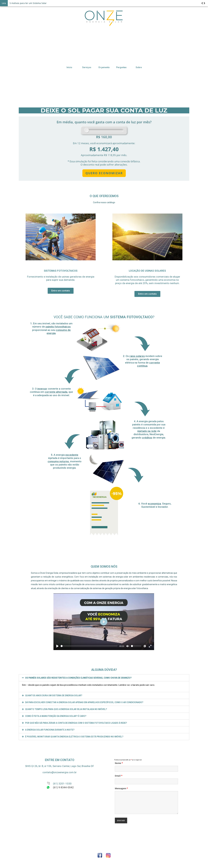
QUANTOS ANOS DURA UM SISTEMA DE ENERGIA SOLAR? (53, 695)
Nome (119, 763)
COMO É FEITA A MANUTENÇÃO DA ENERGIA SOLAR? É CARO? (55, 716)
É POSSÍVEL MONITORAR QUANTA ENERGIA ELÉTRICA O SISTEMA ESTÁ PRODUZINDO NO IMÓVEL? (74, 736)
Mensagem (121, 788)
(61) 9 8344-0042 (63, 787)
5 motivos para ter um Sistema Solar (28, 3)
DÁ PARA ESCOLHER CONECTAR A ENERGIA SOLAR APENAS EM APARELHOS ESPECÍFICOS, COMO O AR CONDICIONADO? (84, 702)
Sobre (139, 67)
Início (69, 67)
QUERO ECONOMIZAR (104, 173)
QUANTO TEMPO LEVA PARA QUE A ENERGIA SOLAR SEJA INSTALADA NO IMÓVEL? (66, 709)
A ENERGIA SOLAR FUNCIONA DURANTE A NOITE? (49, 730)
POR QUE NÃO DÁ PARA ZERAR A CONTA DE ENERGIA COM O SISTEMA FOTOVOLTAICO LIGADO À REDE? (76, 723)
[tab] (104, 677)
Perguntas (121, 67)
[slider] (89, 646)
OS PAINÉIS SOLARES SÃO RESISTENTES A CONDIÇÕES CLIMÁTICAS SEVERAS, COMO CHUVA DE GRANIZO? (78, 678)
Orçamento (104, 67)
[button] (61, 291)
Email (118, 775)
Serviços (86, 67)
